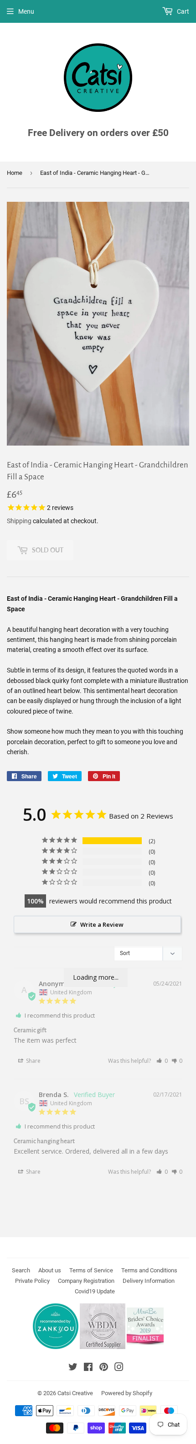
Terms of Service (91, 1270)
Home (14, 172)
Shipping (19, 521)
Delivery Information (149, 1280)
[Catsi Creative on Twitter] (72, 1368)
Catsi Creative (75, 1393)
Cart (182, 11)
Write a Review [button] (102, 924)
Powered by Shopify (126, 1393)
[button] (162, 1061)
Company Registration (86, 1280)
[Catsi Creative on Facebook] (88, 1368)
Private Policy (32, 1280)
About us (49, 1270)
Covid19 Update (95, 1291)
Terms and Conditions (149, 1270)
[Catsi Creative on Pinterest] (103, 1368)
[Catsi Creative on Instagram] (119, 1368)
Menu (26, 11)
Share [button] (33, 1061)
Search (21, 1270)
